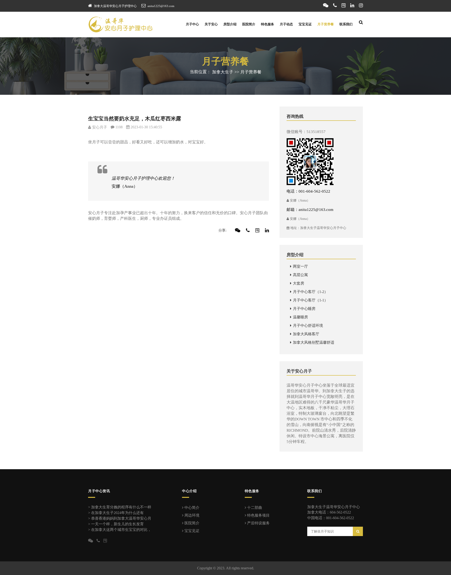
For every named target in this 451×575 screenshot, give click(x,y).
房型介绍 (230, 24)
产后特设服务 (258, 523)
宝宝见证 (305, 24)
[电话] (335, 5)
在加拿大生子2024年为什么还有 (117, 513)
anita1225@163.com (161, 6)
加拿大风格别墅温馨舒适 (313, 342)
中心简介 (191, 508)
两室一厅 (300, 266)
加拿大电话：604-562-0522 (329, 512)
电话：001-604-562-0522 (308, 191)
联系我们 (346, 24)
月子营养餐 (325, 24)
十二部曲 (254, 508)
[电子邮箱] (344, 5)
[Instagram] (361, 5)
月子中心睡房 (303, 309)
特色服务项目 (258, 515)
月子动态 (286, 24)
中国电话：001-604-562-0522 (330, 518)
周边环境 (191, 515)
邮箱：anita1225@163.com (310, 209)
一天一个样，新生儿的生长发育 (117, 524)
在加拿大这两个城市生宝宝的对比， (121, 530)
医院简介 (248, 24)
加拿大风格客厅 (305, 334)
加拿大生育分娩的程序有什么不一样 (121, 507)
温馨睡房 (300, 317)
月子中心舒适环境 (307, 325)
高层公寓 (300, 275)
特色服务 (267, 24)
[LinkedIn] (352, 5)
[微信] (325, 5)
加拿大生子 (222, 72)
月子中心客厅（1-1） (310, 300)
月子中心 (192, 24)
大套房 (298, 283)
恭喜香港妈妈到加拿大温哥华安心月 (121, 518)
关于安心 (211, 24)
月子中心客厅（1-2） (310, 292)
